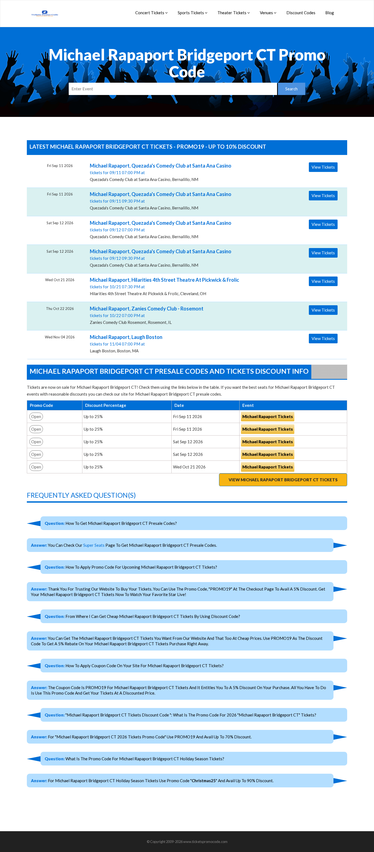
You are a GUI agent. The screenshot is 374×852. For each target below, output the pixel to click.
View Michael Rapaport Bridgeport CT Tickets (283, 479)
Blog (329, 12)
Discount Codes (300, 12)
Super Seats (94, 545)
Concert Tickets (150, 12)
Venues (267, 12)
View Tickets (323, 167)
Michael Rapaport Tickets (267, 416)
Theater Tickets (232, 12)
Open (36, 416)
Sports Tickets (191, 12)
